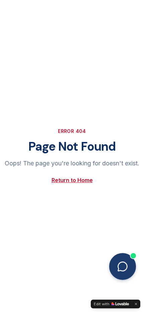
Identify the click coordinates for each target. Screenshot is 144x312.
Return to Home (72, 180)
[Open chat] (122, 266)
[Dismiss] (136, 304)
